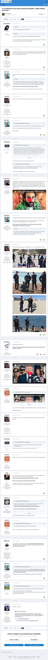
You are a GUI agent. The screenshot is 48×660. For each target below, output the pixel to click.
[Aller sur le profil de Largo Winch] (7, 182)
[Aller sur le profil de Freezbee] (3, 14)
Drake (6, 473)
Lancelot (7, 96)
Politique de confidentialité (23, 656)
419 (22, 19)
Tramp (6, 49)
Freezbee (9, 13)
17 (7, 33)
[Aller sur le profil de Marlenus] (7, 76)
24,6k (7, 152)
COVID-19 (14, 14)
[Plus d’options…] (45, 23)
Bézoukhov (7, 341)
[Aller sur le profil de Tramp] (7, 53)
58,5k (7, 60)
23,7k (7, 108)
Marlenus (6, 72)
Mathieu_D (7, 498)
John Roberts (6, 23)
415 (12, 19)
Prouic (25, 145)
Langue (10, 656)
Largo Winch (6, 178)
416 (15, 19)
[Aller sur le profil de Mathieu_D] (7, 502)
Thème (14, 656)
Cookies (37, 656)
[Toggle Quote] (14, 26)
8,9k (7, 616)
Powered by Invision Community (24, 658)
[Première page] (2, 19)
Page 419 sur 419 (28, 19)
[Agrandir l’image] (29, 258)
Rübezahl (6, 582)
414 (10, 19)
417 (17, 19)
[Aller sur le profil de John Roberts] (7, 27)
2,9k (7, 483)
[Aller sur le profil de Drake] (7, 477)
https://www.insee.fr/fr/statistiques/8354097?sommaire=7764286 (25, 478)
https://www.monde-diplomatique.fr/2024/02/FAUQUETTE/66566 (25, 86)
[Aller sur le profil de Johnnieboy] (7, 146)
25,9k (7, 81)
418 (20, 19)
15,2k (7, 552)
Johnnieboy (7, 142)
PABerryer (6, 540)
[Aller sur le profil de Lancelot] (7, 100)
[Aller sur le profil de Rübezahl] (7, 587)
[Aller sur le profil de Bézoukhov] (7, 346)
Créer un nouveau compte (14, 645)
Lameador (6, 604)
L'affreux (6, 388)
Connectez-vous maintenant (34, 645)
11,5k (7, 464)
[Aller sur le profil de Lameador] (7, 608)
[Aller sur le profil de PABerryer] (7, 545)
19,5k (7, 592)
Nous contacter (32, 656)
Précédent (6, 19)
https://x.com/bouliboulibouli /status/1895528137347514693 (24, 480)
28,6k (7, 509)
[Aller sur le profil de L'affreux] (7, 393)
